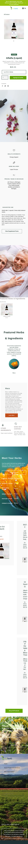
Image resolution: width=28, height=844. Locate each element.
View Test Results (14, 472)
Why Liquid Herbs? (9, 771)
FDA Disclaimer (8, 787)
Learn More (11, 415)
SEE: (17, 536)
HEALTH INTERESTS (14, 154)
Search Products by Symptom (12, 767)
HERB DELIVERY (14, 166)
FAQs (5, 783)
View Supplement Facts (12, 231)
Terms (5, 808)
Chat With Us (7, 775)
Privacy (6, 812)
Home (5, 763)
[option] (14, 359)
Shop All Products (14, 710)
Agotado (17, 539)
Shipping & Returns (9, 816)
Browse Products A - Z (10, 779)
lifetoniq (4, 824)
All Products (6, 14)
